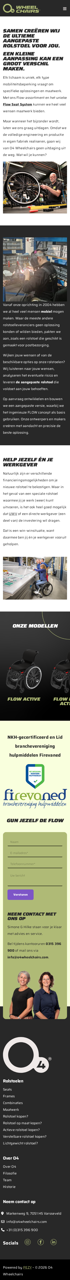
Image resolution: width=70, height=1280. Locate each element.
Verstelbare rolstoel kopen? (24, 1136)
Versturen (20, 894)
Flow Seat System (17, 104)
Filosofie (10, 1173)
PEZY (27, 1267)
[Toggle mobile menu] (65, 9)
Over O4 (9, 1166)
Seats (7, 1089)
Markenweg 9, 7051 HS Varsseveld (34, 1213)
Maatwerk (11, 1109)
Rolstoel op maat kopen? (22, 1123)
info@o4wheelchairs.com (27, 957)
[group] (24, 679)
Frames (9, 1096)
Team (7, 1180)
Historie (9, 1186)
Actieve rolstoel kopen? (21, 1129)
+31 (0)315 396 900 (22, 1230)
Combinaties (13, 1103)
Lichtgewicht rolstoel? (20, 1143)
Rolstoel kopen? (15, 1116)
